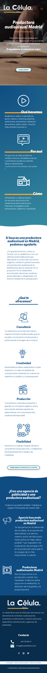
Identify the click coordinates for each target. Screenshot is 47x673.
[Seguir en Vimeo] (28, 653)
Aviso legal (9, 663)
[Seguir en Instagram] (23, 653)
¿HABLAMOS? (23, 70)
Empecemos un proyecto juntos (23, 467)
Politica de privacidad (21, 663)
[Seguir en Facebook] (19, 653)
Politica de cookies (35, 663)
